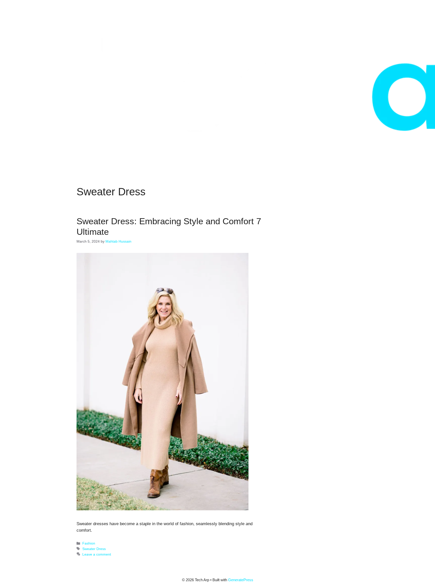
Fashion (88, 543)
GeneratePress (240, 580)
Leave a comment (96, 554)
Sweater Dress (94, 549)
